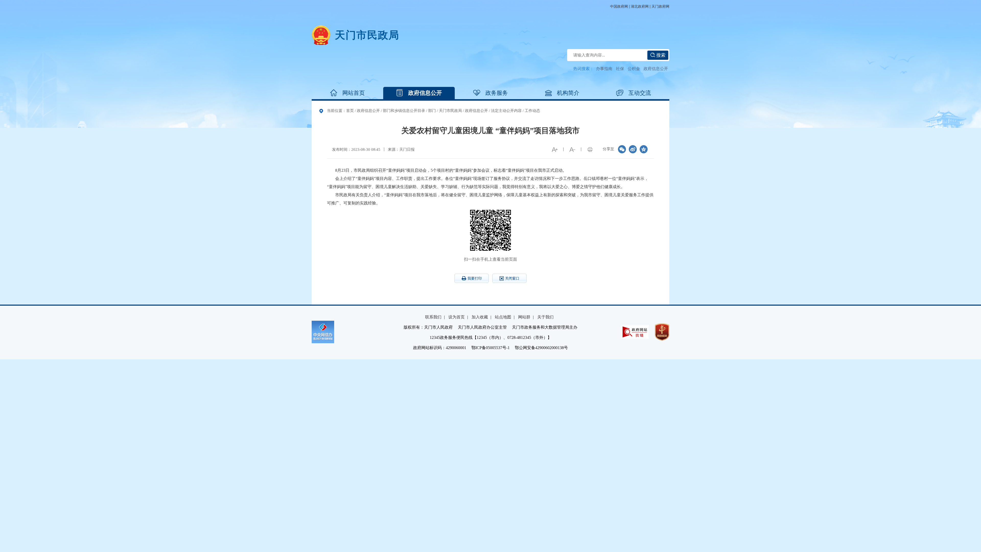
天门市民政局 (450, 111)
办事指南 (604, 68)
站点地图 (503, 317)
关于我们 (545, 317)
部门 (432, 111)
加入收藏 (480, 317)
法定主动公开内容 (506, 111)
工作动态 (532, 111)
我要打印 (475, 278)
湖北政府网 (640, 6)
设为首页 (456, 317)
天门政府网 (660, 6)
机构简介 (568, 93)
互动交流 (639, 93)
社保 (620, 68)
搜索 (660, 55)
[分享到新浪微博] (633, 149)
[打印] (590, 149)
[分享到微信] (622, 149)
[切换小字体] (572, 149)
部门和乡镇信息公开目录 (404, 111)
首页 (350, 111)
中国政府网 (619, 6)
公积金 (634, 68)
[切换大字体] (554, 149)
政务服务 (496, 93)
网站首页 (353, 93)
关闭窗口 (512, 278)
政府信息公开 (656, 68)
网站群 (524, 317)
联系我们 (433, 317)
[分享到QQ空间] (643, 149)
